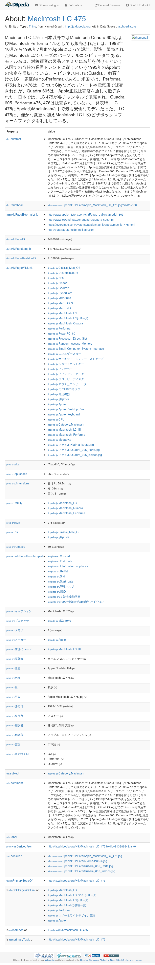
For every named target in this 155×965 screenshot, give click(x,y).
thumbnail (14, 205)
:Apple (57, 404)
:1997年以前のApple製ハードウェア (76, 602)
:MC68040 (59, 298)
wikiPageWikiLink (19, 268)
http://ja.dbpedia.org (78, 26)
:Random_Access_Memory (70, 343)
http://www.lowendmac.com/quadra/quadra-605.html (81, 219)
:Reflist (58, 571)
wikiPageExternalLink (22, 214)
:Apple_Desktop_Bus (66, 409)
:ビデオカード (61, 369)
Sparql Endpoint (139, 5)
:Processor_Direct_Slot (67, 338)
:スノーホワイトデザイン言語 (71, 915)
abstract (13, 139)
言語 (13, 744)
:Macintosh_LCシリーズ (68, 318)
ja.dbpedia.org (127, 26)
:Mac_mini (59, 308)
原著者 (14, 659)
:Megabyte (59, 439)
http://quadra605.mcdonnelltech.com (71, 230)
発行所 (14, 716)
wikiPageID (15, 239)
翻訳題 (14, 735)
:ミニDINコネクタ (64, 389)
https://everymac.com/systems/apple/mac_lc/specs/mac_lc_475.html (91, 224)
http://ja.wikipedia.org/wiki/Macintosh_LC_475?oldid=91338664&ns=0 (92, 846)
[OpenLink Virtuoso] (44, 955)
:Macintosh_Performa (66, 434)
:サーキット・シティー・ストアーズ (76, 359)
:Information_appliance (68, 566)
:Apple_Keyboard (64, 414)
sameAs (16, 930)
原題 (13, 668)
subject (12, 773)
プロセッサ (17, 621)
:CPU (56, 419)
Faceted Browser (108, 5)
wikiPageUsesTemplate (25, 556)
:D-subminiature (63, 273)
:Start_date (60, 581)
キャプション (19, 611)
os (12, 532)
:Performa (59, 328)
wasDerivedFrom (19, 846)
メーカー (16, 640)
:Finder (57, 283)
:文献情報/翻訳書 (64, 596)
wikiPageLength (18, 249)
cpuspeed (16, 474)
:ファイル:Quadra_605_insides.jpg (75, 455)
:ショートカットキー (66, 364)
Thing (32, 26)
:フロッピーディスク (66, 379)
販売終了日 (17, 754)
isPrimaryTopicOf (19, 880)
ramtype (15, 546)
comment (14, 783)
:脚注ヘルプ (61, 586)
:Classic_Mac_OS (64, 268)
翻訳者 (14, 725)
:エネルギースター (64, 354)
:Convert (59, 556)
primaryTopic (19, 939)
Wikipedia (49, 960)
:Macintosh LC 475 (68, 930)
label (11, 837)
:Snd (56, 576)
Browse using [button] (47, 5)
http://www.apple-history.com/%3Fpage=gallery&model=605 (86, 214)
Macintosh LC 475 (57, 18)
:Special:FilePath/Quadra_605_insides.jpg (81, 871)
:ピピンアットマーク (66, 374)
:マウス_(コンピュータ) (68, 384)
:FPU (56, 278)
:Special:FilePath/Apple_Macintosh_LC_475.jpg (85, 856)
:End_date (60, 561)
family (14, 503)
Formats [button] (74, 5)
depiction (14, 856)
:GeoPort (58, 288)
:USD (57, 591)
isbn (13, 522)
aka (12, 464)
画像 (13, 697)
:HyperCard (60, 293)
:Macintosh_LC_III (64, 429)
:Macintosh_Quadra (65, 323)
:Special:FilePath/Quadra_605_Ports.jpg (80, 866)
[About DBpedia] (17, 5)
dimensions (17, 483)
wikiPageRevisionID (21, 258)
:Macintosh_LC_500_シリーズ (72, 895)
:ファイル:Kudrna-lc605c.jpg (71, 445)
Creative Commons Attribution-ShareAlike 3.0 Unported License (111, 960)
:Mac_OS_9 (60, 303)
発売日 (14, 706)
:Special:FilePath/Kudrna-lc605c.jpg (77, 861)
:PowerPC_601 (62, 333)
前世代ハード (19, 649)
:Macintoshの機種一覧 (67, 905)
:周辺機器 (59, 394)
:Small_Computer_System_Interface (76, 348)
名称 (13, 678)
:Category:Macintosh (66, 424)
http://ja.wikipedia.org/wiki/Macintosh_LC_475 (77, 880)
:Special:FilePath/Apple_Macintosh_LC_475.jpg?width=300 (92, 205)
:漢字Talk (58, 399)
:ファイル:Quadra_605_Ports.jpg (74, 450)
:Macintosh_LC (62, 313)
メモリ (14, 630)
